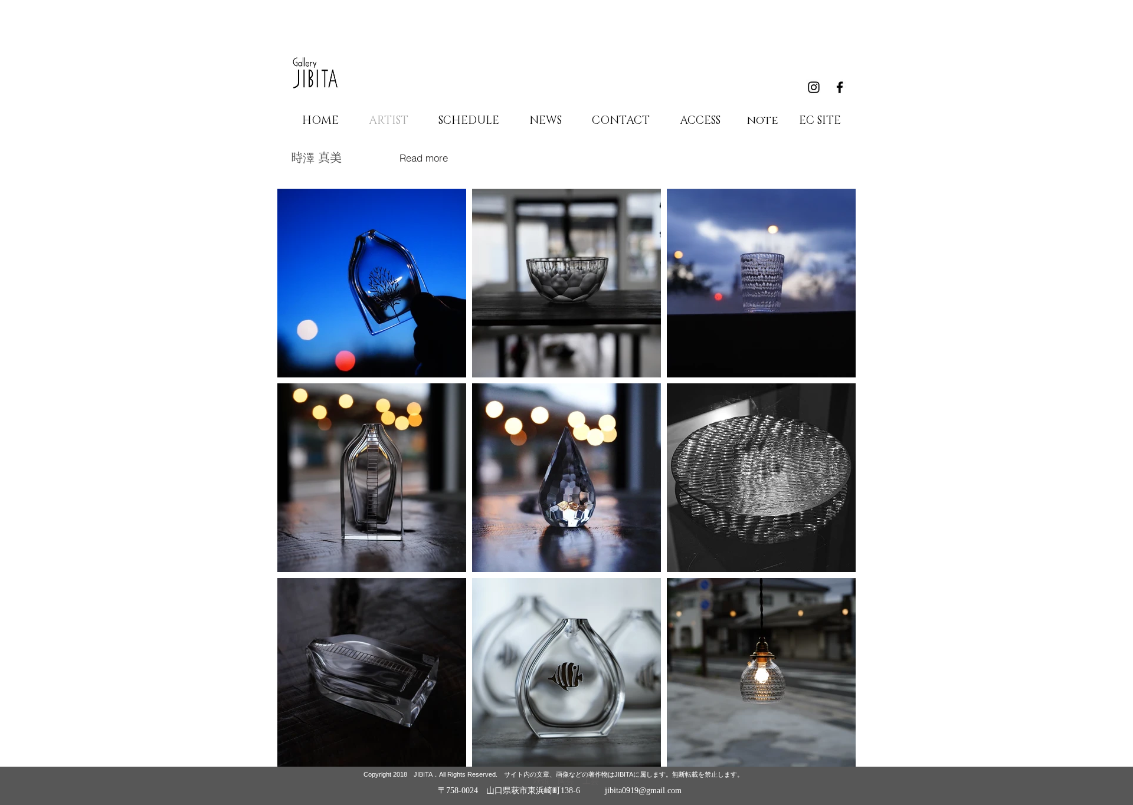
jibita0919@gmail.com (643, 790)
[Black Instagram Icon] (813, 87)
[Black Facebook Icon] (839, 87)
